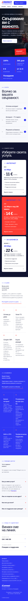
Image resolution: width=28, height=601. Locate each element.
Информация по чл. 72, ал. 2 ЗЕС (10, 578)
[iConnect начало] (7, 3)
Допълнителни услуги (7, 563)
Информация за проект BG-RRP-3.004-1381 (12, 580)
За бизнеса (14, 6)
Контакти (21, 6)
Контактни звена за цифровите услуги (11, 576)
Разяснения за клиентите (8, 569)
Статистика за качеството (8, 574)
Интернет (4, 6)
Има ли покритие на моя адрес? (14, 496)
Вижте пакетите (9, 41)
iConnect (6, 586)
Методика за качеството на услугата (10, 571)
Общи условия (5, 560)
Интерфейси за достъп (7, 567)
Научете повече (14, 192)
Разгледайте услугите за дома (11, 302)
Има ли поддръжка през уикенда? (14, 509)
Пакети (9, 6)
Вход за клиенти (20, 3)
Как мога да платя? (14, 503)
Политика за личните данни (8, 565)
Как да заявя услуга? (14, 481)
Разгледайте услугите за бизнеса (12, 387)
